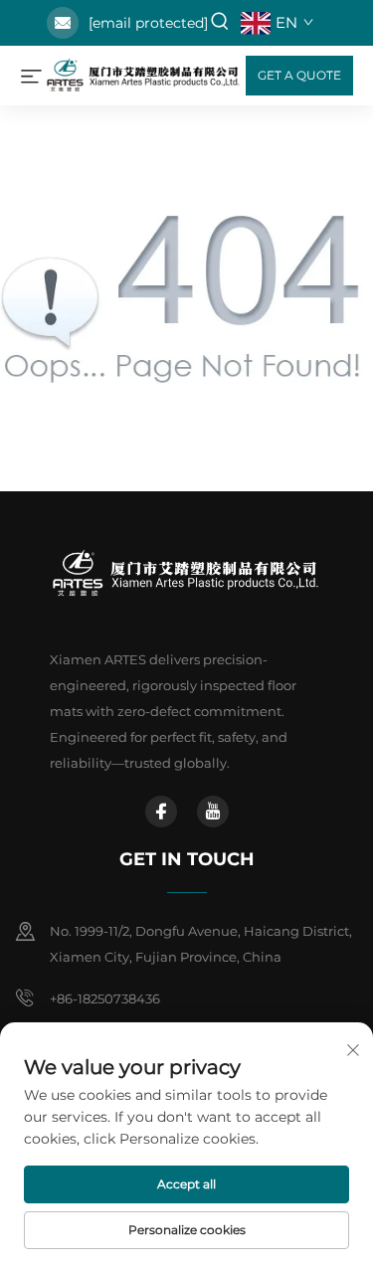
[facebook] (161, 811)
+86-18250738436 (105, 998)
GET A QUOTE (299, 75)
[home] (144, 74)
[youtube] (213, 811)
